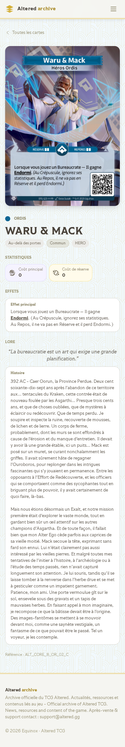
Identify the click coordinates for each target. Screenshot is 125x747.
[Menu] (113, 9)
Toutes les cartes (28, 32)
